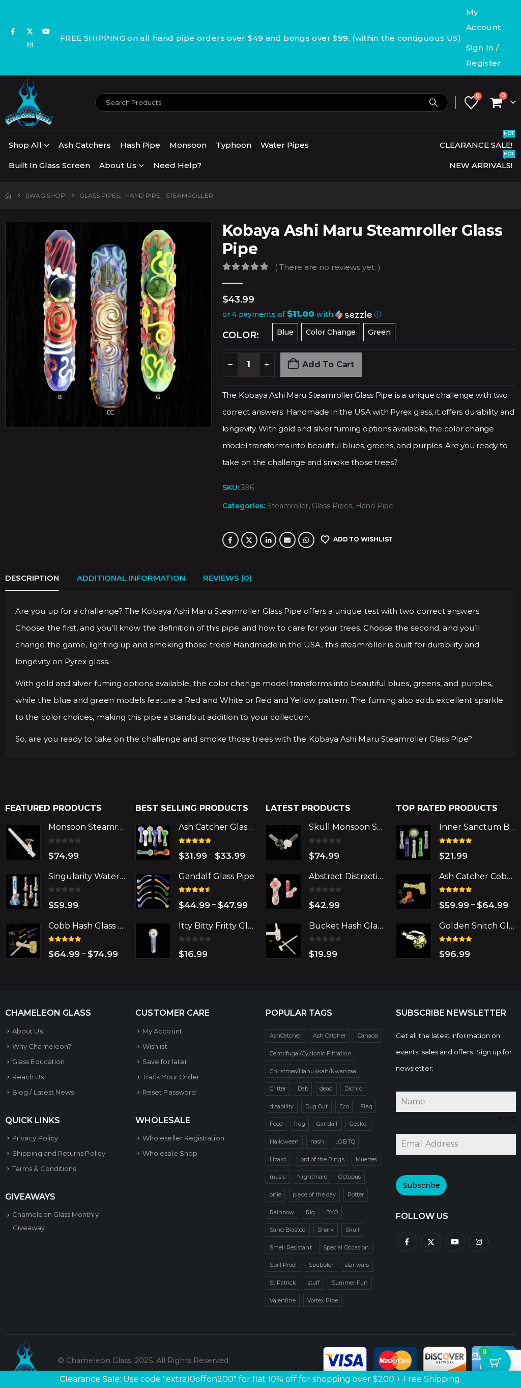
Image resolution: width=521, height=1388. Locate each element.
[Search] (433, 102)
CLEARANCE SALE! (477, 142)
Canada (368, 1035)
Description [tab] (32, 578)
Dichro (353, 1088)
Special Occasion (346, 1247)
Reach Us (28, 1077)
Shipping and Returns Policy (58, 1153)
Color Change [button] (331, 332)
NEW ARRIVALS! (481, 162)
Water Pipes (284, 145)
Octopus (349, 1176)
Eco (344, 1106)
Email (287, 540)
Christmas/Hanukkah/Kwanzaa (313, 1071)
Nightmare (312, 1176)
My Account (483, 19)
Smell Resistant (291, 1247)
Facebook (230, 540)
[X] (30, 31)
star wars (357, 1264)
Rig (310, 1212)
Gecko (358, 1123)
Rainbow (282, 1212)
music (278, 1176)
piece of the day (314, 1194)
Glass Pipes (332, 505)
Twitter (249, 540)
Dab (303, 1088)
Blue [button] (285, 332)
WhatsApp (306, 540)
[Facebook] (13, 31)
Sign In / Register (483, 55)
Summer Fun (350, 1282)
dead (326, 1088)
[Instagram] (30, 44)
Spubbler (321, 1264)
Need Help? (177, 165)
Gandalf (327, 1123)
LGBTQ (345, 1141)
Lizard (278, 1159)
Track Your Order (170, 1077)
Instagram (479, 1242)
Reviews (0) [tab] (227, 578)
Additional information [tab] (131, 578)
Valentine (283, 1300)
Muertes (366, 1159)
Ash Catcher (329, 1035)
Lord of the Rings (320, 1159)
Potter (356, 1194)
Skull (352, 1229)
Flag (366, 1106)
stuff (314, 1282)
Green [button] (379, 332)
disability (282, 1106)
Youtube (455, 1242)
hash (317, 1141)
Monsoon (188, 145)
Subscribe (421, 1185)
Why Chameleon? (41, 1046)
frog (299, 1123)
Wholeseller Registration (183, 1138)
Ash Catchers (85, 145)
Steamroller (287, 505)
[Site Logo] (29, 102)
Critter (278, 1088)
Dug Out (316, 1106)
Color (239, 335)
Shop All (25, 145)
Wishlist (154, 1046)
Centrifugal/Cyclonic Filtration (311, 1053)
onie (275, 1194)
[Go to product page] (23, 842)
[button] (369, 314)
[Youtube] (46, 31)
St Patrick (283, 1282)
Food (276, 1123)
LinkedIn (268, 540)
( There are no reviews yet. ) (327, 267)
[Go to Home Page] (8, 195)
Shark (325, 1229)
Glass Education (38, 1061)
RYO (332, 1212)
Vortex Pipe (322, 1300)
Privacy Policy (35, 1138)
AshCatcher (286, 1035)
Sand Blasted (288, 1229)
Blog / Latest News (43, 1092)
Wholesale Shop (169, 1153)
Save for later (164, 1061)
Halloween (284, 1141)
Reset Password (169, 1092)
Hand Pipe (374, 505)
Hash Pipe (140, 145)
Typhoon (233, 145)
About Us (117, 165)
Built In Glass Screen (49, 165)
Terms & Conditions (44, 1168)
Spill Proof (284, 1264)
